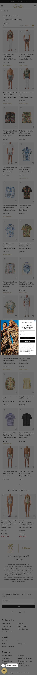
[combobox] (21, 335)
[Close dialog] (35, 321)
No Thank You (27, 341)
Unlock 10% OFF (27, 338)
